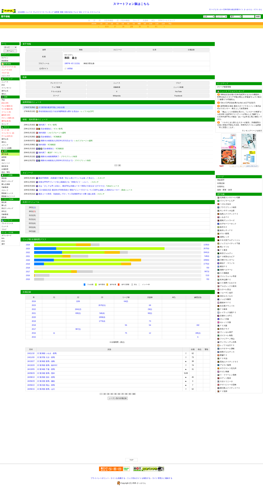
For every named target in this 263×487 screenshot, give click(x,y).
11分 (207, 275)
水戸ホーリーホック (228, 224)
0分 (208, 268)
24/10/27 (31, 361)
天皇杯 (145, 20)
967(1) (78, 329)
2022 (28, 252)
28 (123, 27)
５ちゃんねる (56, 91)
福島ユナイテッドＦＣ (229, 214)
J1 (89, 20)
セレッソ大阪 (225, 322)
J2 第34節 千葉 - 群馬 (46, 369)
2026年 (94, 24)
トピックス (6, 76)
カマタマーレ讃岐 (227, 349)
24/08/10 (31, 377)
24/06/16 (31, 389)
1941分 (206, 252)
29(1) (150, 309)
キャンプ (5, 124)
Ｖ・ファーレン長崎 (228, 375)
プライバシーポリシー (100, 478)
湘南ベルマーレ (226, 270)
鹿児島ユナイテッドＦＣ (230, 388)
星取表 (4, 217)
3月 (112, 24)
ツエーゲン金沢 (226, 293)
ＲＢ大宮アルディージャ (230, 240)
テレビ (75, 12)
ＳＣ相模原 (224, 273)
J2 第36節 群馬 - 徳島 (46, 361)
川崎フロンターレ (227, 260)
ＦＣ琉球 (223, 391)
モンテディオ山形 (227, 211)
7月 (133, 24)
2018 (28, 268)
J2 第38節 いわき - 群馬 (47, 353)
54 (150, 325)
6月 (128, 24)
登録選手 (221, 180)
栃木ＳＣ (223, 227)
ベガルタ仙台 (225, 204)
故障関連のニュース (32, 102)
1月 (101, 24)
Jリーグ (56, 96)
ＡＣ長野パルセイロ (228, 283)
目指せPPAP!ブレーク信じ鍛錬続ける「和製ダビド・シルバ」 (64, 182)
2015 (28, 279)
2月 (106, 24)
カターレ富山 (225, 289)
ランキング (49, 12)
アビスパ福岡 (225, 365)
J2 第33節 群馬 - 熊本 (46, 373)
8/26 (107, 27)
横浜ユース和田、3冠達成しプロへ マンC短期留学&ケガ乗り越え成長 (67, 194)
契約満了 (42, 125)
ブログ (4, 229)
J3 (100, 20)
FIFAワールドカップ (166, 20)
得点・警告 (6, 172)
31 (148, 27)
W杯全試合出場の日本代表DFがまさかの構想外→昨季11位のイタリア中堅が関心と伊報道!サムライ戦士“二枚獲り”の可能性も (239, 96)
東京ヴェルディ (226, 253)
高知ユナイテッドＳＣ (229, 362)
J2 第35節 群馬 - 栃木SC (47, 365)
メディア (5, 145)
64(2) (126, 301)
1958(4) (102, 317)
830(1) (78, 313)
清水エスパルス (226, 296)
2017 (28, 272)
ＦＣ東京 (223, 250)
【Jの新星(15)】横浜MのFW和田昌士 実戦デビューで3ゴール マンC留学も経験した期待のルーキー (79, 190)
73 (150, 321)
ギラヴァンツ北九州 (228, 368)
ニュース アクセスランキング (232, 91)
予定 (169, 24)
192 (197, 325)
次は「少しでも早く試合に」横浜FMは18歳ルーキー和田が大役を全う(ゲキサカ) (71, 186)
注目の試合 (68, 12)
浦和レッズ (224, 237)
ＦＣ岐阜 (223, 309)
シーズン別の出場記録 (118, 398)
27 (115, 27)
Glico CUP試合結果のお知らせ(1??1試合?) (238, 103)
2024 (28, 245)
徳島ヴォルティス (227, 352)
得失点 (4, 211)
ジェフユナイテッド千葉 (230, 243)
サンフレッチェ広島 (228, 342)
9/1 (156, 27)
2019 (28, 264)
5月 (123, 24)
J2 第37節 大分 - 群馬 (46, 357)
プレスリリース (39, 12)
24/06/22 (31, 385)
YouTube (178, 92)
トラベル (86, 12)
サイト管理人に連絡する (162, 478)
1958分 (206, 260)
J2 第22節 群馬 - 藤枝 (46, 381)
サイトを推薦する (118, 478)
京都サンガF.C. (226, 316)
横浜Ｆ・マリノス (227, 263)
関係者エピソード (8, 196)
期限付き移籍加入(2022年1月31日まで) (57, 141)
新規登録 (5, 61)
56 (126, 325)
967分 (207, 271)
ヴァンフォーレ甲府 (228, 276)
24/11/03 (30, 357)
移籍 (61, 12)
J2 (94, 20)
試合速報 (21, 12)
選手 (3, 244)
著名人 (4, 94)
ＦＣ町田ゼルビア (227, 257)
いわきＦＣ (224, 217)
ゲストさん (258, 9)
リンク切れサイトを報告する (139, 478)
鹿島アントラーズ (227, 220)
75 (126, 333)
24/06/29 (31, 381)
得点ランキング (7, 181)
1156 (78, 301)
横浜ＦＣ (223, 266)
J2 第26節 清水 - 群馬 (46, 377)
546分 (207, 256)
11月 (157, 24)
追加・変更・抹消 (224, 190)
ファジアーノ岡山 (227, 339)
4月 (117, 24)
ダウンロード (7, 235)
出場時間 (5, 169)
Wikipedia (117, 96)
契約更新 (42, 133)
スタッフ (5, 190)
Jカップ (136, 20)
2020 (28, 260)
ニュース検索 (178, 87)
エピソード (6, 163)
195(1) (198, 333)
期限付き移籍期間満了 (50, 156)
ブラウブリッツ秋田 (228, 207)
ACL (153, 20)
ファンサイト (7, 88)
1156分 (206, 245)
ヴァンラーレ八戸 (227, 201)
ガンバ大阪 (224, 319)
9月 (145, 24)
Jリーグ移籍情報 (224, 87)
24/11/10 (30, 353)
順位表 (4, 202)
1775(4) (102, 321)
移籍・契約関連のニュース (35, 119)
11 (54, 333)
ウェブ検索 (56, 87)
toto (80, 12)
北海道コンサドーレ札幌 (230, 197)
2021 (28, 256)
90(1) (150, 313)
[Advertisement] (131, 35)
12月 (163, 24)
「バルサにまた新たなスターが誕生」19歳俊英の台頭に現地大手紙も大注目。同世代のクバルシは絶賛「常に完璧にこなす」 (239, 124)
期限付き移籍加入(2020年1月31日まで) (57, 160)
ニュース (28, 12)
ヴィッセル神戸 (226, 332)
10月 (150, 24)
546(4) (102, 313)
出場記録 (191, 50)
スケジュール (95, 12)
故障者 (56, 12)
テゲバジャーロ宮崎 (228, 385)
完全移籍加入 (46, 129)
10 (134, 394)
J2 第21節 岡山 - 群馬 (46, 385)
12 (150, 333)
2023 (28, 249)
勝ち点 (4, 205)
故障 (44, 50)
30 (140, 27)
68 (150, 305)
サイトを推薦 (7, 148)
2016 (28, 275)
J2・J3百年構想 (123, 20)
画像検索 (116, 87)
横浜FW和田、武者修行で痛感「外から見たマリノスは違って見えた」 (67, 178)
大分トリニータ (226, 381)
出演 (154, 50)
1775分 (206, 264)
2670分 (206, 248)
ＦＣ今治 (223, 358)
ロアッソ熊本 (225, 378)
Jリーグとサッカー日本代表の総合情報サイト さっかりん (230, 9)
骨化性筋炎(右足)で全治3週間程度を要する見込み (59, 111)
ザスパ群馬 (224, 234)
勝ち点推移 (6, 184)
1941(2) (78, 309)
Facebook (178, 96)
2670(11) (101, 305)
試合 (3, 85)
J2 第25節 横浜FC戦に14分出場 (52, 107)
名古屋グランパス (227, 306)
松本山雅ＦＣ (225, 280)
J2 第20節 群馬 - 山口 (46, 389)
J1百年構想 (108, 20)
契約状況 (5, 166)
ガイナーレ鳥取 (226, 335)
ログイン (5, 58)
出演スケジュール (31, 202)
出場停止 (221, 186)
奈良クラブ (224, 329)
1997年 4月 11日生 (72, 63)
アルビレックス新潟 (228, 286)
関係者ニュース (7, 193)
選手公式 (5, 91)
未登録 (70, 68)
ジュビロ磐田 (225, 299)
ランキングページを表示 (252, 131)
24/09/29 (31, 373)
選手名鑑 (5, 154)
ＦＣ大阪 (223, 326)
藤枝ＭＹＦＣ (225, 303)
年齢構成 (5, 187)
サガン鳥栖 (224, 372)
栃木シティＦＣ (226, 230)
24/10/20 (31, 365)
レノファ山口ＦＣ (227, 345)
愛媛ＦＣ (223, 355)
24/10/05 (31, 369)
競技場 (4, 178)
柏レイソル (224, 247)
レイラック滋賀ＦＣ (228, 312)
